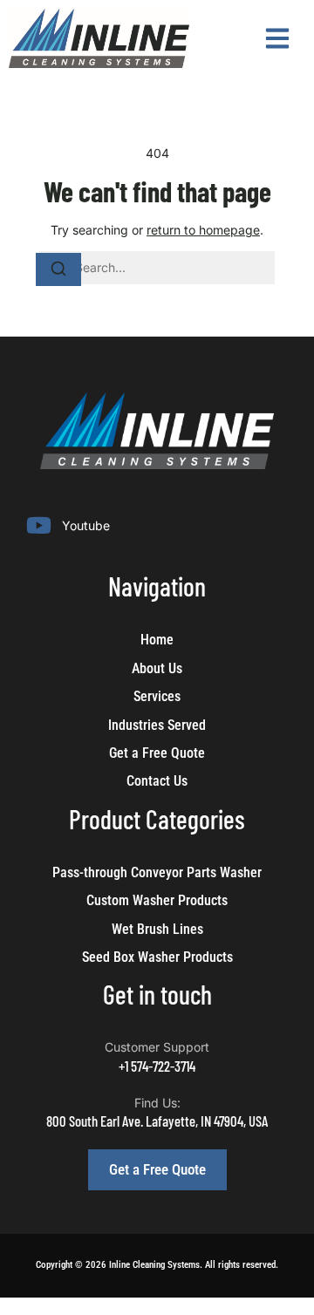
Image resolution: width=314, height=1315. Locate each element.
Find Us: (157, 1102)
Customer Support (157, 1046)
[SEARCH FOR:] (157, 267)
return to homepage (203, 229)
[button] (277, 38)
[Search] (58, 269)
